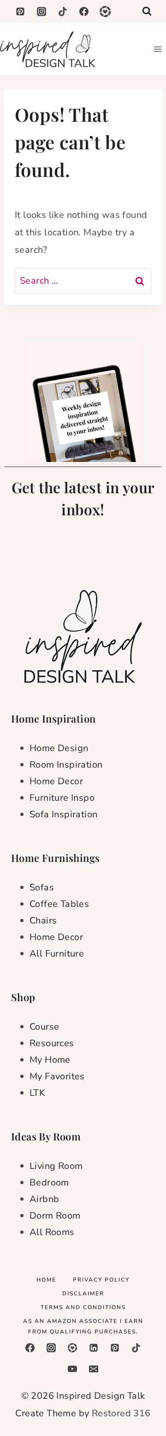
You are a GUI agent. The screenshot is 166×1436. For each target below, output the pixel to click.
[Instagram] (41, 11)
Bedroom (49, 1182)
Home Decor (56, 781)
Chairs (43, 920)
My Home (50, 1060)
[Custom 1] (105, 11)
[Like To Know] (72, 1348)
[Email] (93, 1369)
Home (46, 1279)
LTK (37, 1093)
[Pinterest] (20, 11)
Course (44, 1026)
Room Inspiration (66, 764)
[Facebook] (84, 11)
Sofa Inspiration (63, 814)
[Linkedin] (93, 1348)
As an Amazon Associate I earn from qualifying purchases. (83, 1326)
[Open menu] (157, 49)
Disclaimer (83, 1293)
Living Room (56, 1166)
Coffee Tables (59, 904)
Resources (52, 1043)
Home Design (59, 748)
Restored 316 (121, 1413)
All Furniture (57, 953)
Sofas (42, 887)
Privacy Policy (101, 1279)
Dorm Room (55, 1215)
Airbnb (44, 1199)
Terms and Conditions (83, 1307)
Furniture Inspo (62, 798)
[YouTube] (72, 1369)
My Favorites (57, 1076)
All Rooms (52, 1232)
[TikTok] (62, 11)
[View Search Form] (147, 12)
